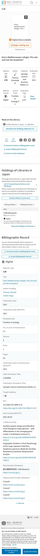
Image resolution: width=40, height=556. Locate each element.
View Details (33, 97)
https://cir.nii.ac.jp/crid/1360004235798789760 (19, 438)
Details (14, 545)
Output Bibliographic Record (16, 149)
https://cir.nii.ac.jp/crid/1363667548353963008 (19, 458)
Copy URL (13, 141)
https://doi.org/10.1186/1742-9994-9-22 (19, 408)
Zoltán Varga (8, 295)
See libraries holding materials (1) (20, 128)
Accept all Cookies (30, 551)
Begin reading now (21, 45)
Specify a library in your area (19, 198)
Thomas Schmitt (9, 292)
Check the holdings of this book (22, 226)
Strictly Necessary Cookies (11, 551)
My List (6, 141)
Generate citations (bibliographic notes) (20, 145)
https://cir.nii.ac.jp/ (10, 472)
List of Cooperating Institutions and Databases (17, 185)
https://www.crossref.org (13, 484)
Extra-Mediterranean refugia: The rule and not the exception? (20, 282)
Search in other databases (15, 153)
